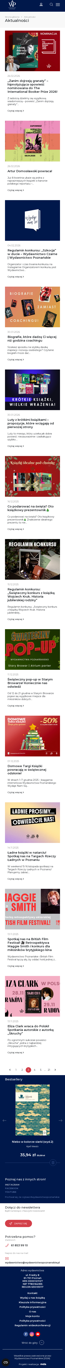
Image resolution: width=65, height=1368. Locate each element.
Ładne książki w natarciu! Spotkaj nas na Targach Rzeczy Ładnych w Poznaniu (32, 856)
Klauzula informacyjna (32, 1302)
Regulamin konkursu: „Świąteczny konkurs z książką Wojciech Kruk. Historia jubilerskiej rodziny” (31, 595)
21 (49, 1069)
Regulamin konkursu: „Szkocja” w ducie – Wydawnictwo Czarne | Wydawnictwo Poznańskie (32, 254)
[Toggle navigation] (51, 4)
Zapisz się (20, 1223)
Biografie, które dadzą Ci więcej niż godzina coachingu (32, 338)
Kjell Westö (32, 1146)
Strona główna (12, 17)
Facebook (11, 1188)
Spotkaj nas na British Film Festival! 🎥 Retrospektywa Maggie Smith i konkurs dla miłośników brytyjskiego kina (30, 944)
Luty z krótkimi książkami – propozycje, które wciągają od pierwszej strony (31, 423)
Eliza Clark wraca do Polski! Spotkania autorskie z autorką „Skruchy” (31, 1029)
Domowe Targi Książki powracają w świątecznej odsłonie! (27, 769)
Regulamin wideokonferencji (32, 1325)
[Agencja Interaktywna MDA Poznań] (43, 1364)
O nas (32, 1311)
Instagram (12, 1184)
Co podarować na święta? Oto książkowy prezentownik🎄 (31, 508)
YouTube (10, 1192)
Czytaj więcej (15, 110)
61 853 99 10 (19, 1245)
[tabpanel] (32, 1124)
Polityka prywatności (33, 1307)
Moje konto (33, 1316)
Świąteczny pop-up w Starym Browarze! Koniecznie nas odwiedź (30, 683)
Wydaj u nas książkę (32, 1297)
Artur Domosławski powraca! (30, 171)
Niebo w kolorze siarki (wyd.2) (32, 1141)
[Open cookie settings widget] (6, 1362)
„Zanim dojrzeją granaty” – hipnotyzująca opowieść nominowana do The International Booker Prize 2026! (32, 86)
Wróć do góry (30, 1342)
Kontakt (33, 1293)
